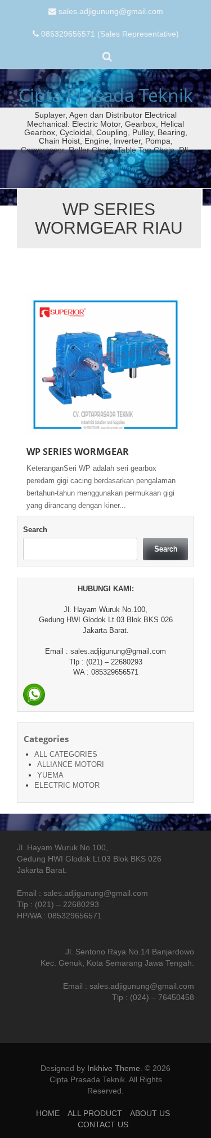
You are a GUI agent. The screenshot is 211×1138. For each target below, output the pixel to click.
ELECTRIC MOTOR (67, 785)
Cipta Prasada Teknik (106, 95)
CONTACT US (103, 1124)
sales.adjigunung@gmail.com (111, 11)
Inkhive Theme (113, 1068)
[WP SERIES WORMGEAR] (105, 363)
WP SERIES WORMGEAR (77, 451)
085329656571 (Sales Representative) (110, 33)
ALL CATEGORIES (65, 754)
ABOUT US (150, 1113)
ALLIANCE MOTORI (70, 764)
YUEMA (50, 775)
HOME (48, 1113)
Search (35, 529)
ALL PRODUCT (95, 1113)
